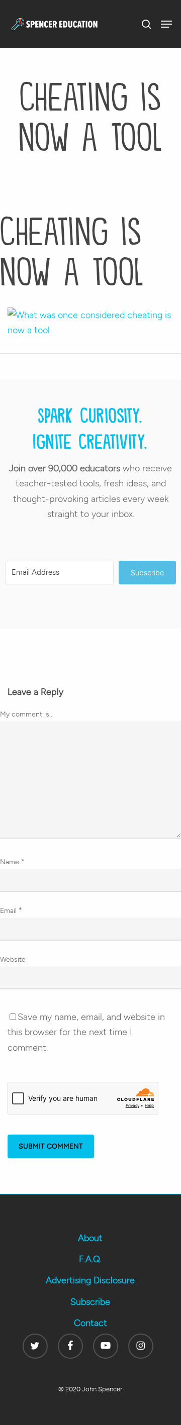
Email (11, 910)
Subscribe (90, 1301)
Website (13, 959)
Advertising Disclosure (90, 1280)
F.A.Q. (90, 1259)
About (90, 1238)
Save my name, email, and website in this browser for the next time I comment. (86, 1032)
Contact (90, 1323)
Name (12, 862)
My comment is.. (26, 714)
